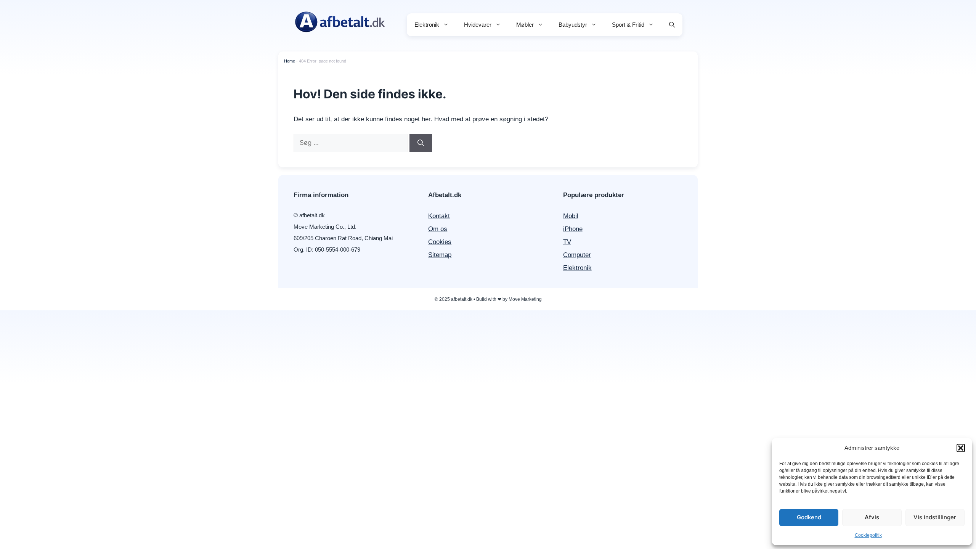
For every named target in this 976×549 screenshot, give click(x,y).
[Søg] (420, 143)
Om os (437, 229)
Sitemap (439, 254)
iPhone (573, 229)
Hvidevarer (477, 24)
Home (289, 61)
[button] (961, 448)
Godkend (809, 517)
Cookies (439, 242)
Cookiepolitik (868, 535)
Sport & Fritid (628, 24)
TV (567, 242)
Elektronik (426, 24)
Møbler (525, 24)
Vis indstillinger (934, 517)
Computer (577, 254)
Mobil (570, 216)
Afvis (872, 517)
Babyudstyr (573, 24)
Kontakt (439, 216)
